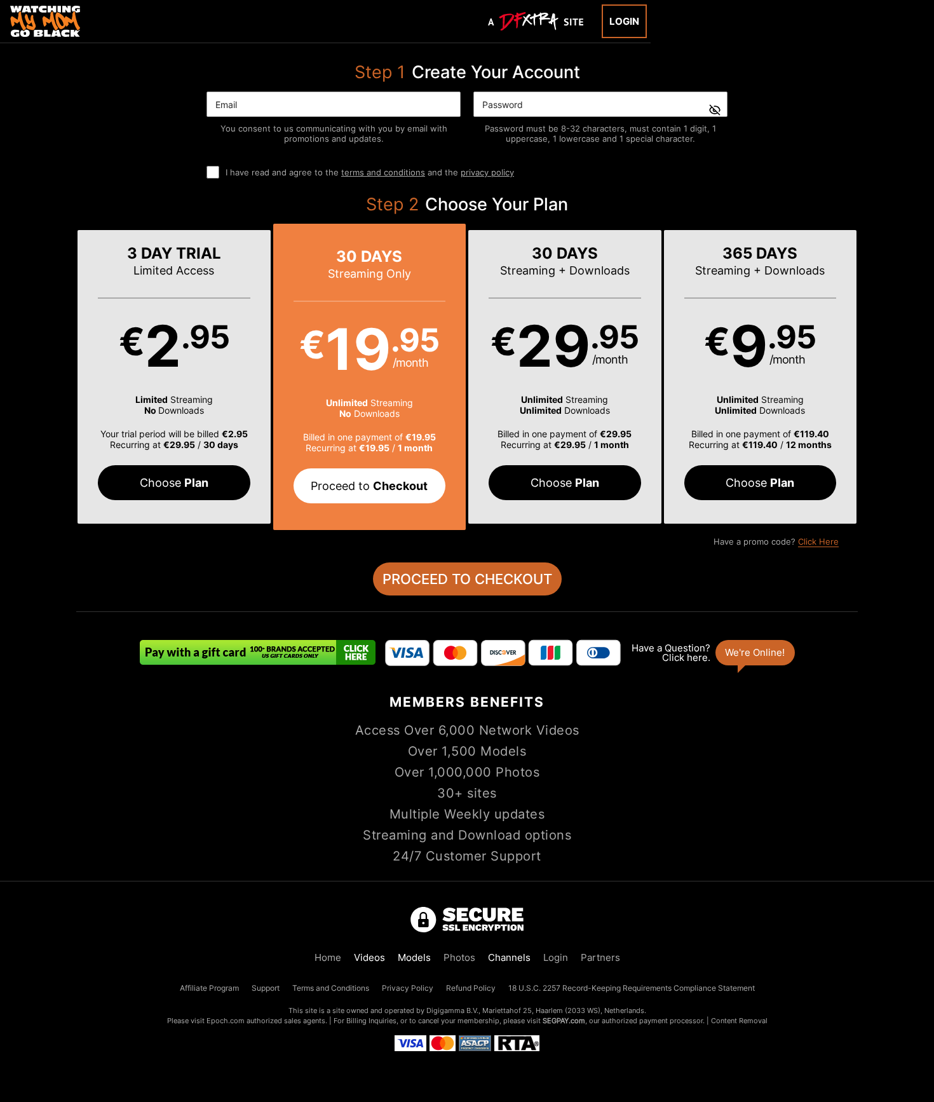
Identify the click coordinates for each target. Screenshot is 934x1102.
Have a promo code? (776, 541)
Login (624, 21)
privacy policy (487, 172)
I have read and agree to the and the (370, 172)
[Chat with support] (712, 652)
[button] (174, 377)
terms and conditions (383, 172)
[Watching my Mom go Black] (45, 21)
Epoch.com (225, 1020)
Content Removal (739, 1020)
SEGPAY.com (564, 1020)
